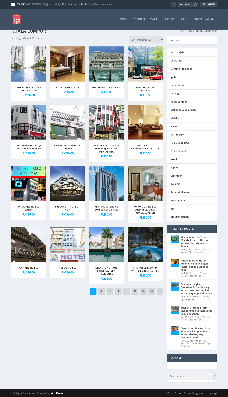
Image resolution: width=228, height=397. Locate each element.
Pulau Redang (179, 151)
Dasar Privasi (174, 393)
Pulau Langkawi (180, 142)
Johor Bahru (178, 85)
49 (135, 291)
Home (123, 19)
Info (183, 19)
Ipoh (173, 77)
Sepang (175, 167)
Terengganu (178, 200)
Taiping (175, 183)
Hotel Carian (204, 19)
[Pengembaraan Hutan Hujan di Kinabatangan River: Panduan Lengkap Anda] (175, 263)
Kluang (175, 93)
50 (143, 291)
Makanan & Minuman (183, 109)
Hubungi (212, 393)
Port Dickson (178, 134)
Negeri (174, 126)
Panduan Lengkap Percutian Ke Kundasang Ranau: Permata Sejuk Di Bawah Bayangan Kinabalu (196, 289)
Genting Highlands (181, 68)
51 (151, 291)
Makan (155, 19)
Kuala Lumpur (179, 101)
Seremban (176, 175)
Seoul (174, 159)
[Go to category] (214, 376)
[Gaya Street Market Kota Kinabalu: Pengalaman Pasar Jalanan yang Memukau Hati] (175, 330)
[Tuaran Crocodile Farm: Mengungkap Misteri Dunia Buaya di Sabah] (175, 310)
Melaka (175, 118)
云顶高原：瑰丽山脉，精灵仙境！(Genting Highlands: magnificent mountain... (72, 4)
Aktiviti (170, 19)
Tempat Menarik (180, 192)
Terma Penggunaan (194, 393)
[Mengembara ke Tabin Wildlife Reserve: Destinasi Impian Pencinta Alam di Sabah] (175, 239)
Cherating (176, 60)
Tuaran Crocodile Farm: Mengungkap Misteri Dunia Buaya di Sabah (196, 310)
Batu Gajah (177, 52)
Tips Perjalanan (180, 216)
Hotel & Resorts (194, 30)
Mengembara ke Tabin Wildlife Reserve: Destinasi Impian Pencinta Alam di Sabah (196, 241)
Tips (173, 208)
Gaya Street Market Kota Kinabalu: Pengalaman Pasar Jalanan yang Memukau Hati (195, 333)
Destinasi (138, 19)
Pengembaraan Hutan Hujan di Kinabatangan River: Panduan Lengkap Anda (194, 265)
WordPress (57, 393)
